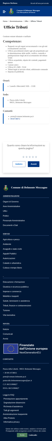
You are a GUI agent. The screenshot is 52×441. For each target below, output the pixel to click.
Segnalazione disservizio (14, 403)
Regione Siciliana (10, 3)
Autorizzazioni (9, 258)
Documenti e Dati (10, 225)
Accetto (22, 435)
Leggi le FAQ (8, 395)
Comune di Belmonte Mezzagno (29, 187)
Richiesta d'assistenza (13, 406)
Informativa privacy (12, 422)
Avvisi (5, 339)
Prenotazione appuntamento (16, 399)
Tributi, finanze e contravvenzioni (17, 306)
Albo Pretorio (9, 418)
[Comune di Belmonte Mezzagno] (11, 11)
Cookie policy (33, 435)
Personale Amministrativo (14, 221)
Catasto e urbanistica (12, 263)
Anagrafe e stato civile (12, 249)
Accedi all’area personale (40, 3)
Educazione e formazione (14, 282)
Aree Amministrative (11, 206)
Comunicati (8, 334)
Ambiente (7, 244)
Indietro (18, 164)
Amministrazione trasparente (15, 414)
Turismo (6, 310)
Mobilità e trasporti (11, 296)
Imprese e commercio (12, 291)
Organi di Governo (11, 202)
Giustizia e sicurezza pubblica (16, 287)
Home (5, 21)
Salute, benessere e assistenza (16, 301)
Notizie (6, 329)
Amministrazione (16, 21)
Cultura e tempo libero (12, 268)
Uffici (26, 21)
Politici (6, 216)
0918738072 (15, 119)
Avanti (34, 164)
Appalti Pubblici (9, 254)
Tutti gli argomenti (11, 410)
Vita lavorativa (9, 315)
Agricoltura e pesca (11, 239)
